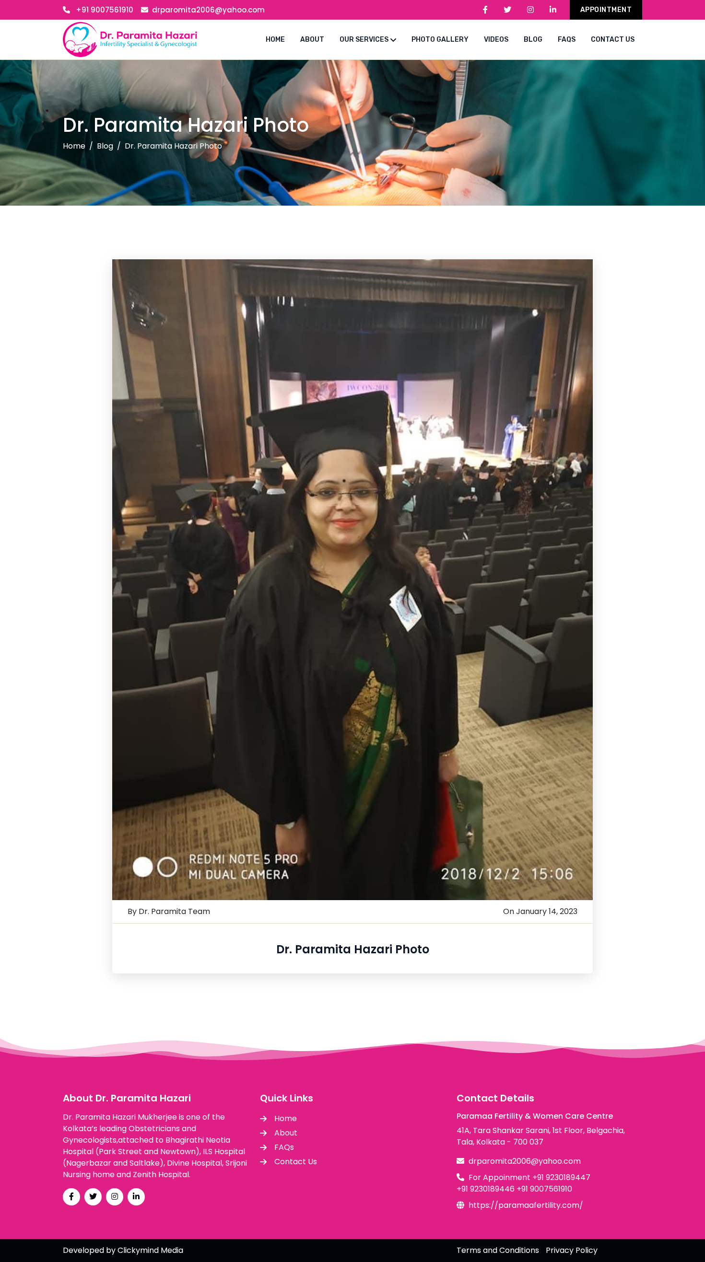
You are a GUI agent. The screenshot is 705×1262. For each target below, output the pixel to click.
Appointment (606, 10)
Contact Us (295, 1161)
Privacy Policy (572, 1250)
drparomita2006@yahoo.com (208, 10)
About (285, 1132)
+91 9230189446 (486, 1188)
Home (74, 145)
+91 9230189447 (561, 1177)
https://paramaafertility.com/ (526, 1205)
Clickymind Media (150, 1250)
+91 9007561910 (103, 10)
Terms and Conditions (498, 1250)
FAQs (284, 1147)
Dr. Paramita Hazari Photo (352, 949)
